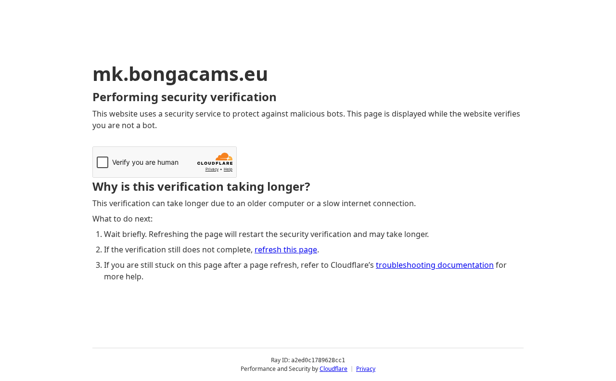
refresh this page (286, 249)
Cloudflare (333, 369)
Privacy (365, 369)
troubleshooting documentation (435, 265)
